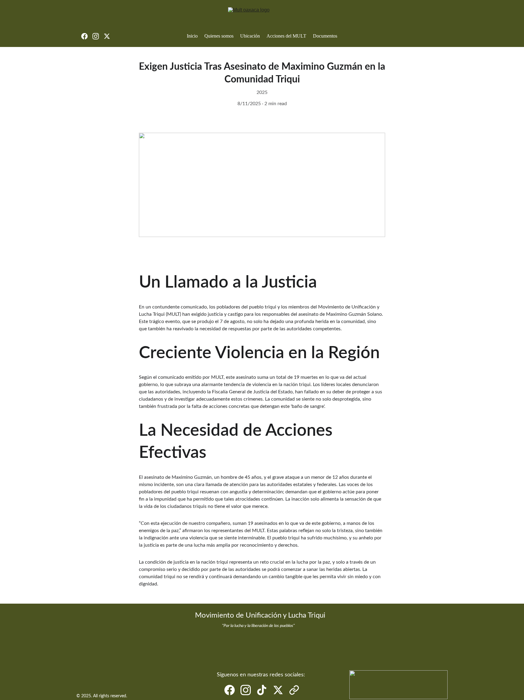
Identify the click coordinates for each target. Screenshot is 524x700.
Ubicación (250, 35)
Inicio (192, 35)
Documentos (325, 35)
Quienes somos (218, 35)
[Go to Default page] (294, 690)
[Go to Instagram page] (98, 36)
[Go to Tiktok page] (262, 690)
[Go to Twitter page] (107, 36)
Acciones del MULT (286, 35)
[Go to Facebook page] (86, 36)
